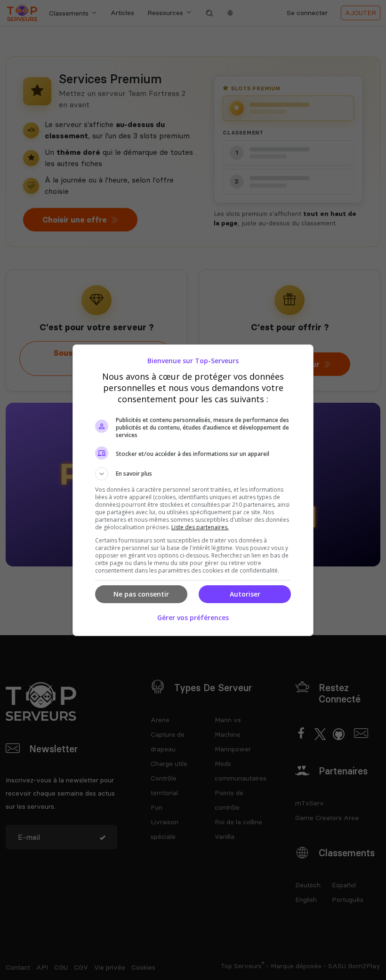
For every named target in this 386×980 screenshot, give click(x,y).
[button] (193, 473)
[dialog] (193, 490)
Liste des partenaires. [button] (200, 527)
